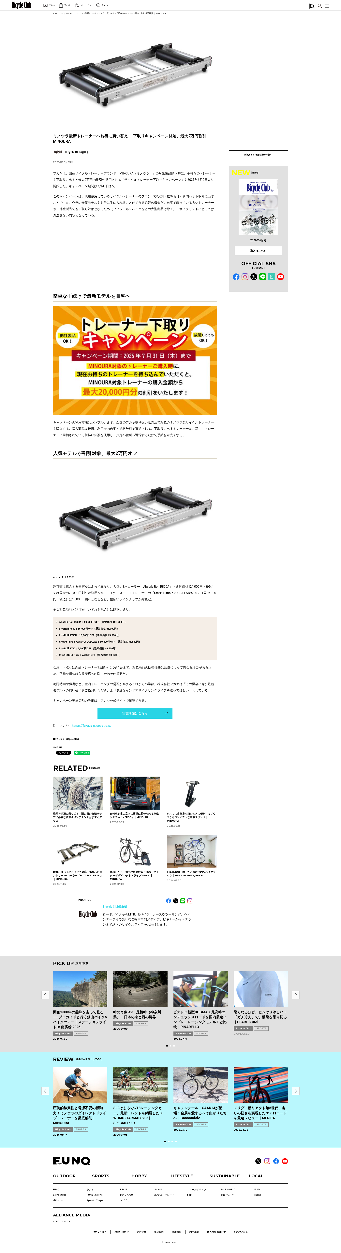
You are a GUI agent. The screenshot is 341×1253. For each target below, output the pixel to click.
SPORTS (81, 1033)
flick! (189, 1195)
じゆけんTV (227, 1195)
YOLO (56, 1221)
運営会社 (141, 1231)
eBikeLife (58, 1200)
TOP (55, 13)
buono (257, 1195)
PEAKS (123, 1189)
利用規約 (194, 1231)
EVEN (257, 1189)
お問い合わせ (121, 1231)
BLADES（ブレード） (165, 1195)
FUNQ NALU (126, 1195)
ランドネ (91, 1189)
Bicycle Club (67, 13)
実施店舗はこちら (135, 713)
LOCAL (256, 1176)
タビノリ (125, 1200)
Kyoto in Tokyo (95, 1200)
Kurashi (66, 1221)
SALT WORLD (228, 1189)
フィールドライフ (196, 1189)
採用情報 (176, 1231)
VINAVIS (158, 1189)
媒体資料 (159, 1231)
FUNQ (56, 1189)
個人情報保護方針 (216, 1231)
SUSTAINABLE (225, 1176)
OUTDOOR (64, 1176)
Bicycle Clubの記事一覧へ (258, 154)
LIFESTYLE (181, 1176)
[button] (45, 995)
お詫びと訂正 (241, 1231)
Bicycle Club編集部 (115, 906)
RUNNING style (94, 1195)
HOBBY (139, 1176)
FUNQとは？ (99, 1231)
